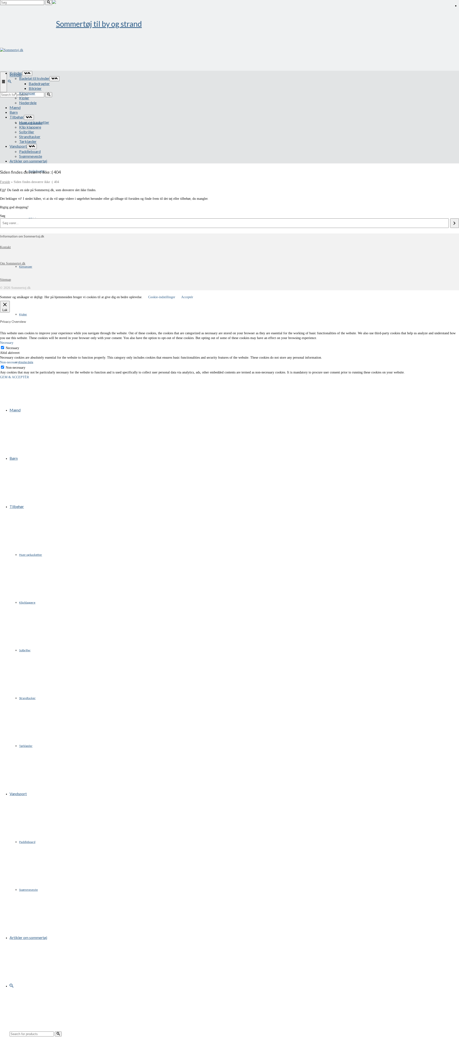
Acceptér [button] (187, 297)
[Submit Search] (48, 2)
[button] (11, 985)
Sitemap (5, 279)
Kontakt (5, 247)
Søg (2, 216)
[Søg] (454, 223)
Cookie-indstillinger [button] (161, 297)
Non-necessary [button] (10, 362)
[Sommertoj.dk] (229, 24)
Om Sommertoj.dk (12, 263)
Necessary (12, 348)
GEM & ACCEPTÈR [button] (14, 377)
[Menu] (3, 82)
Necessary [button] (6, 343)
